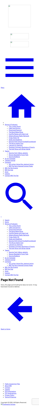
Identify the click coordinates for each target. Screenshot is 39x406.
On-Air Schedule (10, 158)
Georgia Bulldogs (14, 157)
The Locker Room (15, 126)
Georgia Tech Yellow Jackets (18, 153)
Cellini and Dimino (14, 128)
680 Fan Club (9, 170)
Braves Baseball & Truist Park (18, 155)
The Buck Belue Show (16, 132)
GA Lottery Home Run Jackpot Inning (21, 164)
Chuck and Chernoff (15, 130)
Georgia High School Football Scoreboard (22, 141)
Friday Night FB (14, 138)
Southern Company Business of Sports (22, 147)
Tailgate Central (10, 160)
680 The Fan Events (11, 168)
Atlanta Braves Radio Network (19, 136)
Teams (7, 151)
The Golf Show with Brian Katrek (19, 149)
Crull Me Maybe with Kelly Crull (18, 134)
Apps (6, 172)
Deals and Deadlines (15, 140)
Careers (7, 174)
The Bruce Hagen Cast (16, 143)
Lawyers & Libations (15, 145)
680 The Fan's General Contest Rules (21, 166)
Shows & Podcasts (11, 124)
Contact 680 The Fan (11, 175)
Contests (8, 162)
